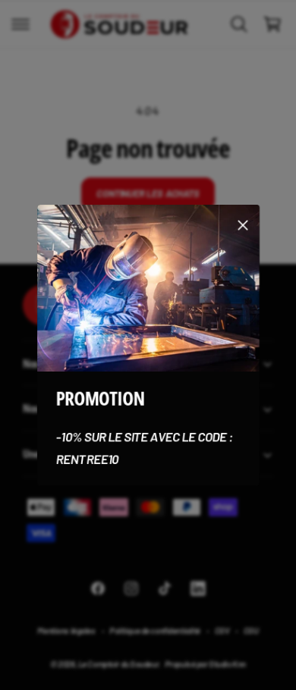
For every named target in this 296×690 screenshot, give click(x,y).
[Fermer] (243, 224)
